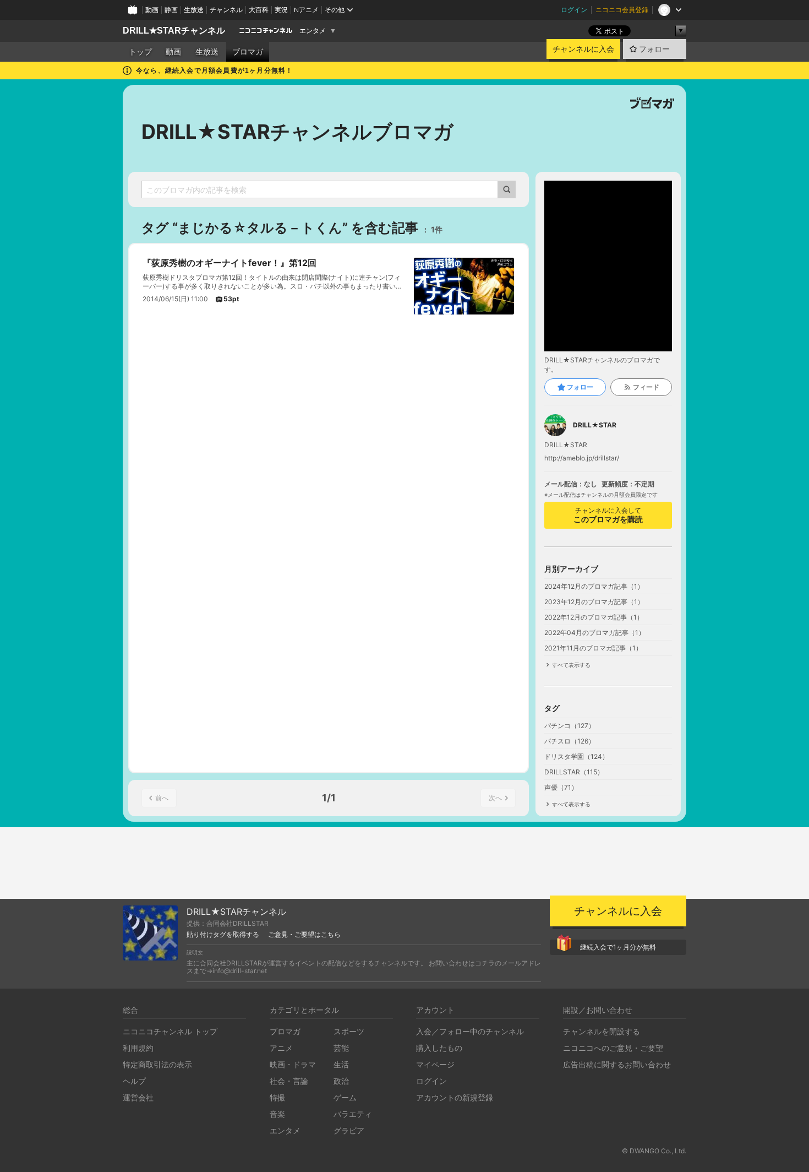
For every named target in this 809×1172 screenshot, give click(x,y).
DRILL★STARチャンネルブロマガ (297, 132)
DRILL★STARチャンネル (174, 30)
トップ (140, 51)
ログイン (574, 10)
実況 (281, 10)
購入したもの (439, 1047)
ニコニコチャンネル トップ (170, 1031)
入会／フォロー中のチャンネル (470, 1031)
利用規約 (138, 1047)
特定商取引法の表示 (157, 1064)
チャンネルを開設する (601, 1031)
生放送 (194, 10)
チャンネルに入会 (583, 49)
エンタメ (312, 31)
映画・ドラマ (293, 1064)
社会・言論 (289, 1081)
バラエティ (353, 1114)
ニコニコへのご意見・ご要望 (613, 1047)
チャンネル (226, 10)
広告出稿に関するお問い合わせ (617, 1064)
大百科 (259, 10)
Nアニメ (306, 10)
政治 (341, 1081)
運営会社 (138, 1097)
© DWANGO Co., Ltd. (654, 1151)
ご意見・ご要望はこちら (304, 934)
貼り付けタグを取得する (223, 934)
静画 (171, 10)
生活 (341, 1064)
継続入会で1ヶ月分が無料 (618, 947)
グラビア (349, 1130)
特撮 (277, 1097)
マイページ (435, 1064)
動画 (151, 10)
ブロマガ (247, 51)
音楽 (277, 1114)
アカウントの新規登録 (454, 1097)
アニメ (281, 1047)
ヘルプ (134, 1081)
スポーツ (349, 1031)
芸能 (341, 1047)
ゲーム (345, 1097)
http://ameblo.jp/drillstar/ (581, 458)
